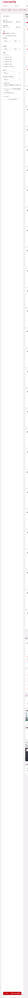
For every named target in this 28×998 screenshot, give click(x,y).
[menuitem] (7, 6)
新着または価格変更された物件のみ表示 (13, 85)
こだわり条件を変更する (12, 99)
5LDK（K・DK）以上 (9, 66)
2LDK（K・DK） (8, 59)
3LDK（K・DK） (8, 61)
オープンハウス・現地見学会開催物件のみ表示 (13, 89)
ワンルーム (7, 54)
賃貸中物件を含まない (9, 92)
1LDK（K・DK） (8, 57)
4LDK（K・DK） (8, 64)
